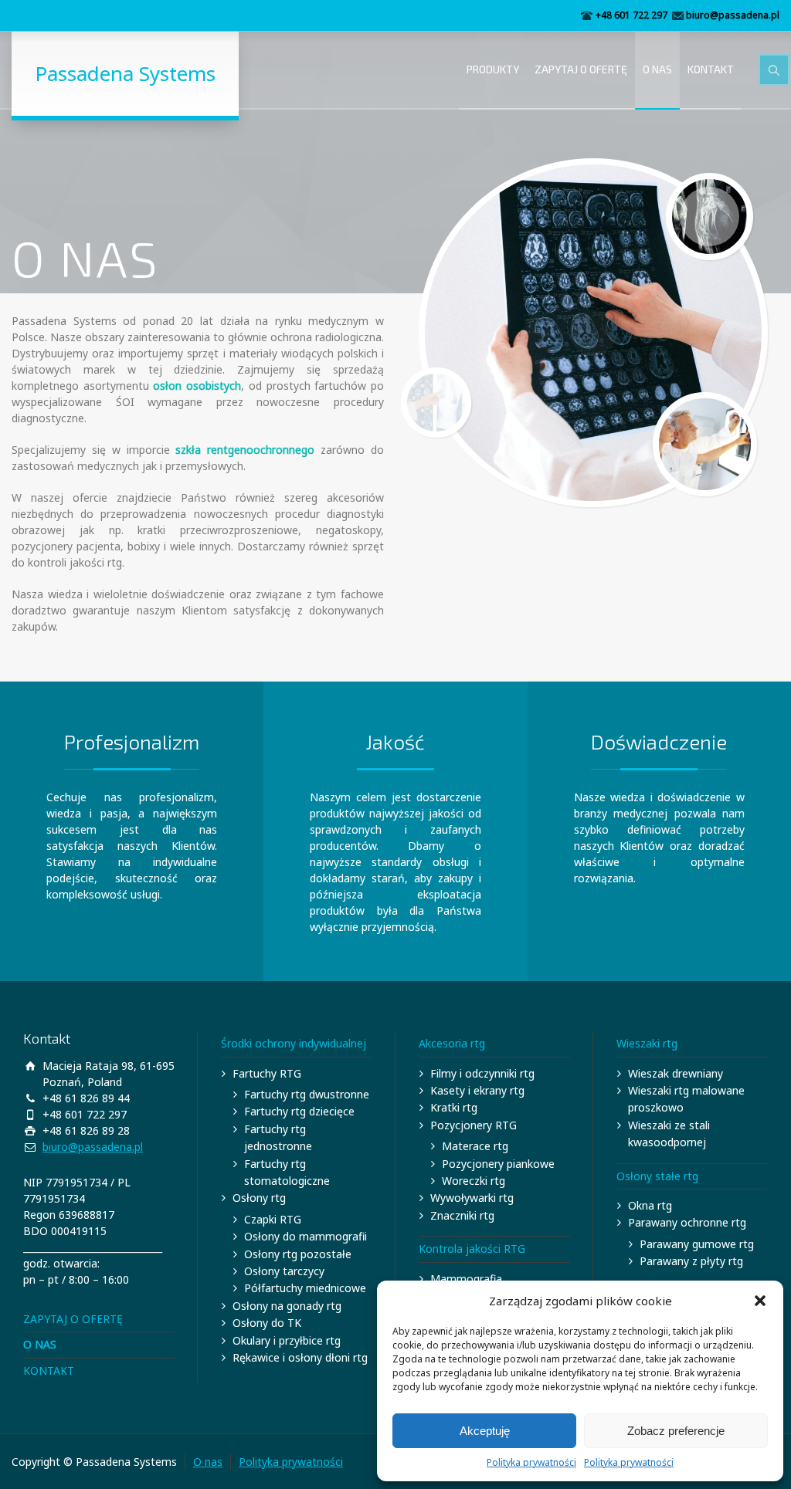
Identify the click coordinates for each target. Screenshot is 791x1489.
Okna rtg (650, 1205)
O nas (207, 1461)
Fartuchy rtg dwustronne (306, 1094)
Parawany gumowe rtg (697, 1244)
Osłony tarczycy (284, 1271)
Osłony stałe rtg (657, 1176)
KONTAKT (710, 69)
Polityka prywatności (531, 1462)
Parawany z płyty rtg (691, 1261)
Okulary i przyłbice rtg (287, 1340)
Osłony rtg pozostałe (297, 1254)
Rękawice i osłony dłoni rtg (300, 1357)
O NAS (657, 69)
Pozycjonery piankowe (498, 1163)
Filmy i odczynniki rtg (482, 1073)
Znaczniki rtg (462, 1215)
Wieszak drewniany (675, 1073)
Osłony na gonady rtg (287, 1305)
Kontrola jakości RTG (472, 1248)
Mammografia (466, 1278)
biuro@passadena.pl (732, 15)
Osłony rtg (259, 1197)
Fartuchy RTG (267, 1073)
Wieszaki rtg (646, 1043)
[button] (760, 1300)
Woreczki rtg (473, 1180)
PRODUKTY (493, 69)
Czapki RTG (272, 1219)
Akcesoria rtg (452, 1043)
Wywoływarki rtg (472, 1197)
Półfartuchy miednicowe (305, 1288)
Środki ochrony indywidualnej (293, 1043)
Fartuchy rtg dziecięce (299, 1111)
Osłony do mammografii (305, 1236)
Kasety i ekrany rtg (477, 1090)
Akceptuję (485, 1430)
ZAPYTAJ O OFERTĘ (581, 69)
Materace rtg (475, 1146)
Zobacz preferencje (676, 1430)
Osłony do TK (267, 1322)
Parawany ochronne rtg (687, 1222)
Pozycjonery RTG (473, 1125)
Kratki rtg (453, 1107)
